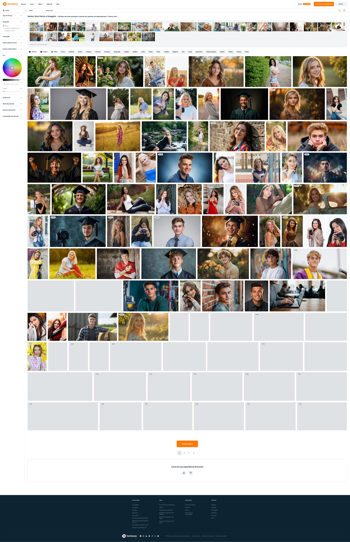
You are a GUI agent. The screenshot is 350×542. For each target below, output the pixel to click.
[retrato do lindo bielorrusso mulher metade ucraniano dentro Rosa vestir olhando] (38, 104)
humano (107, 52)
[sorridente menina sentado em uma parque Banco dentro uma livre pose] (184, 356)
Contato (187, 507)
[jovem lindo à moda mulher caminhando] (124, 168)
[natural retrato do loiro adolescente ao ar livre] (320, 71)
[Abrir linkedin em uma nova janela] (146, 536)
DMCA (161, 507)
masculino (199, 52)
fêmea (230, 52)
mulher (135, 52)
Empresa (135, 513)
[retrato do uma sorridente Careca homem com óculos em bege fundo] (167, 416)
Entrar (341, 4)
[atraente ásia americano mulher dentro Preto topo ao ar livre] (39, 199)
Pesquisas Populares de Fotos (166, 517)
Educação (135, 515)
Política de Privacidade (208, 536)
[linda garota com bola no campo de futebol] (257, 168)
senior (80, 52)
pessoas (88, 52)
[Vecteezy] (10, 4)
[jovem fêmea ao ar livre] (131, 199)
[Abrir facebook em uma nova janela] (140, 536)
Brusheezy (135, 505)
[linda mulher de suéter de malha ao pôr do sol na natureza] (208, 104)
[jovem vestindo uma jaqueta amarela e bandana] (38, 263)
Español (213, 507)
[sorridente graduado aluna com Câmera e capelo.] (78, 231)
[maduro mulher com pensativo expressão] (63, 416)
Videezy (134, 510)
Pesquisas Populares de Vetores (166, 513)
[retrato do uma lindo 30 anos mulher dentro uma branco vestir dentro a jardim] (57, 356)
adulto (222, 52)
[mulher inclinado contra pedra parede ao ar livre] (237, 136)
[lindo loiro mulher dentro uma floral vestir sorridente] (143, 327)
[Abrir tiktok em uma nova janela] (152, 536)
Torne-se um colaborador (189, 513)
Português (214, 510)
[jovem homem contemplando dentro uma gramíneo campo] (317, 136)
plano (158, 52)
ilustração (117, 52)
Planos (300, 4)
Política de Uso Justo (220, 536)
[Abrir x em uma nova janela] (155, 536)
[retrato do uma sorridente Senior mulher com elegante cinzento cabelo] (217, 386)
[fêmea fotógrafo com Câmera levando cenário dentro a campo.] (177, 71)
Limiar (5, 89)
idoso (151, 52)
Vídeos (40, 4)
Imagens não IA (10, 31)
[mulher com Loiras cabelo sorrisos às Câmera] (186, 104)
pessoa (239, 52)
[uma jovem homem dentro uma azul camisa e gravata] (177, 231)
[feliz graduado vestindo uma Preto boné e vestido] (168, 263)
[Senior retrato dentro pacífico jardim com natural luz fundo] (120, 71)
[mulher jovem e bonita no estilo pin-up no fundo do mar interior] (326, 327)
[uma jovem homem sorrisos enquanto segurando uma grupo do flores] (223, 263)
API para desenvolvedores (140, 518)
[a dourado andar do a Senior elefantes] (321, 386)
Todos (7, 26)
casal (190, 52)
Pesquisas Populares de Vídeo (166, 522)
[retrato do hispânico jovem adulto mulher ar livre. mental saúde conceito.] (57, 327)
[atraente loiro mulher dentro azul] (146, 168)
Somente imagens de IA (12, 28)
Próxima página (187, 444)
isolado (126, 52)
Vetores (23, 4)
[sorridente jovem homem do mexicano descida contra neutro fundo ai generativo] (256, 296)
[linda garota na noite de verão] (117, 136)
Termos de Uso (196, 536)
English (213, 505)
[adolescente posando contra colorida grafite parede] (270, 263)
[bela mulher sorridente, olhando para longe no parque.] (72, 263)
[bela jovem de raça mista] (163, 104)
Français (214, 515)
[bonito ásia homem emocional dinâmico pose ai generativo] (78, 356)
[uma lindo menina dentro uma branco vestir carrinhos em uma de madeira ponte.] (118, 104)
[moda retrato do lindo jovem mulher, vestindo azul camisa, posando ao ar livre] (166, 199)
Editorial (49, 4)
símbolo (71, 52)
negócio (175, 52)
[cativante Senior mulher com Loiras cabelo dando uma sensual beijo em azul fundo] (219, 416)
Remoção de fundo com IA (140, 525)
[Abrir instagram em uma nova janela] (143, 536)
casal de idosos (211, 52)
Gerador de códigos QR (139, 527)
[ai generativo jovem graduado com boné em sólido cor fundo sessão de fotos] (244, 104)
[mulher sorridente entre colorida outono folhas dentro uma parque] (190, 199)
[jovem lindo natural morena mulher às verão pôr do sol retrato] (224, 168)
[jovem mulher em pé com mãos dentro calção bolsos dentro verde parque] (198, 136)
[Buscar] (339, 10)
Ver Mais (148, 37)
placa (246, 52)
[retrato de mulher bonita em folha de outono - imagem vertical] (37, 356)
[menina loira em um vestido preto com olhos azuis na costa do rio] (164, 136)
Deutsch (213, 513)
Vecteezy (135, 507)
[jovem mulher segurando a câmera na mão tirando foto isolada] (336, 231)
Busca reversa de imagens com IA (140, 521)
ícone (63, 52)
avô (183, 52)
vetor (143, 52)
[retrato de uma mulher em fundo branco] (199, 327)
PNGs (55, 52)
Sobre (187, 510)
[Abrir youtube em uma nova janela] (158, 536)
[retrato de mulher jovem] (38, 231)
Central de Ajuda (190, 505)
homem (97, 52)
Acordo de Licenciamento (167, 505)
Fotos (32, 4)
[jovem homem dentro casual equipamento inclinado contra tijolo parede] (222, 296)
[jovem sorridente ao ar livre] (50, 136)
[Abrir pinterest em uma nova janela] (149, 536)
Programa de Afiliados (166, 510)
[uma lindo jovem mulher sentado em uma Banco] (98, 168)
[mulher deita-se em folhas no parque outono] (276, 136)
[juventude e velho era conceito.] (281, 356)
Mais (57, 4)
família (166, 52)
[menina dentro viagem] (99, 356)
